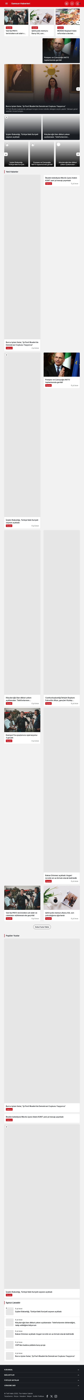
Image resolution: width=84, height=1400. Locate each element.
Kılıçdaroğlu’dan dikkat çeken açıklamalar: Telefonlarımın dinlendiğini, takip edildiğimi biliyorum (60, 137)
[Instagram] (55, 1396)
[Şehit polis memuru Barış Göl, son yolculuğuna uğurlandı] (42, 22)
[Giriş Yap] (72, 3)
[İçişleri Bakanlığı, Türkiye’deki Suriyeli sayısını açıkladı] (22, 127)
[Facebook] (47, 1396)
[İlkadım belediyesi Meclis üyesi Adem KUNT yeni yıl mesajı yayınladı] (62, 180)
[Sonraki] (78, 22)
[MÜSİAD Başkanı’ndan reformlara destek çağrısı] (68, 22)
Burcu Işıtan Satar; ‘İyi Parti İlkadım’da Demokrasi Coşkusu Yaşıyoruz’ (36, 106)
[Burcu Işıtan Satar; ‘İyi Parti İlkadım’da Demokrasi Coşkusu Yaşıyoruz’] (42, 89)
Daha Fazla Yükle (42, 927)
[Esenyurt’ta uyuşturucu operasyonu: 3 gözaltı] (22, 726)
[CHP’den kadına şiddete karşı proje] (42, 1344)
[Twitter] (51, 1396)
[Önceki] (6, 154)
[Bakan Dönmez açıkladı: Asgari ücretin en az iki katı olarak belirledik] (62, 796)
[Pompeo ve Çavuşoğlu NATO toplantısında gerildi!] (61, 50)
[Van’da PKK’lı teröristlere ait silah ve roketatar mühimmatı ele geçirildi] (16, 22)
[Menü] (6, 3)
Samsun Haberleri (20, 3)
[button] (66, 3)
